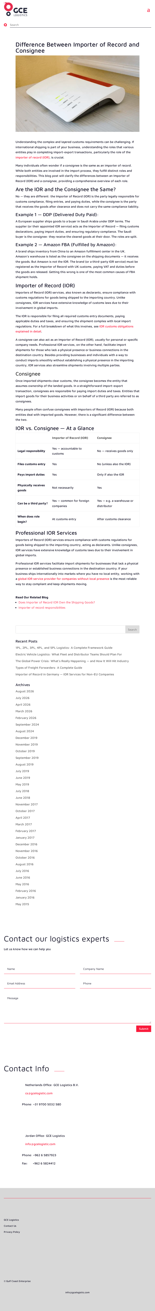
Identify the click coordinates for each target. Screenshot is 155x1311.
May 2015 (22, 904)
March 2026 (24, 711)
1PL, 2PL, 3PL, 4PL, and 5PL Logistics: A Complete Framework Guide (64, 647)
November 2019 (27, 744)
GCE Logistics (11, 1219)
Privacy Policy (12, 1232)
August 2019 (25, 764)
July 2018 (22, 791)
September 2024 (27, 724)
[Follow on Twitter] (85, 1244)
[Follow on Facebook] (70, 1244)
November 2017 (27, 804)
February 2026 (26, 718)
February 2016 (26, 890)
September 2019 (27, 757)
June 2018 (23, 797)
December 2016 (26, 844)
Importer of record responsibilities (42, 607)
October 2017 (25, 811)
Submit (143, 1028)
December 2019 (26, 737)
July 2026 (22, 698)
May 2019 (22, 784)
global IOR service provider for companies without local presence (63, 578)
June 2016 (23, 877)
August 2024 (25, 731)
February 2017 (26, 831)
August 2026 (25, 691)
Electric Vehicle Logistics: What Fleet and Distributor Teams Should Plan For (69, 654)
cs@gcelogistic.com (38, 1093)
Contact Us (10, 1226)
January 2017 (25, 837)
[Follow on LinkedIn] (77, 1244)
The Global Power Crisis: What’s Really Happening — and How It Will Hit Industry (72, 661)
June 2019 (23, 777)
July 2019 (22, 771)
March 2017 (24, 824)
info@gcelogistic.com (40, 1144)
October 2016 (25, 857)
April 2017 (23, 817)
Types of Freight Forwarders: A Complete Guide (49, 667)
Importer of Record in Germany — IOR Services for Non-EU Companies (65, 674)
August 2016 (25, 864)
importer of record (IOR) (32, 157)
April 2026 (23, 704)
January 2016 (25, 897)
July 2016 (22, 871)
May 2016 (22, 884)
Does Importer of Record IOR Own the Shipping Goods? (57, 602)
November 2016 (27, 851)
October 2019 (25, 751)
